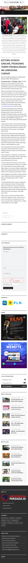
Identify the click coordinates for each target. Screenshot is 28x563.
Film (21, 522)
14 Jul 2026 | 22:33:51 (15, 477)
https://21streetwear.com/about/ (10, 542)
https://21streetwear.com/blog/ (10, 547)
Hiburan (3, 520)
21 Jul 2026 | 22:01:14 (15, 469)
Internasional (15, 520)
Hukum (3, 525)
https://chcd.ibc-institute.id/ (9, 545)
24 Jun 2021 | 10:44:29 (15, 421)
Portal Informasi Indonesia (8, 540)
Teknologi (10, 522)
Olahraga (4, 522)
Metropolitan (5, 518)
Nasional (12, 518)
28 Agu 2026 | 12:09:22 (15, 445)
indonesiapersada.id (7, 508)
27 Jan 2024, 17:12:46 (15, 57)
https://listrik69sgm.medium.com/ (10, 549)
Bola (9, 520)
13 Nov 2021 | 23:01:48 (15, 405)
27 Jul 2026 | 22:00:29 (15, 453)
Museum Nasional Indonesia (9, 538)
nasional (5, 213)
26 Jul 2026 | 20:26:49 (15, 461)
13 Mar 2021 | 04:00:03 (15, 413)
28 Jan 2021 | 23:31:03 (15, 429)
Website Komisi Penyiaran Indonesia (11, 536)
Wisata (16, 522)
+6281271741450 (6, 505)
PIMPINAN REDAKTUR (5, 57)
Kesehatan (18, 518)
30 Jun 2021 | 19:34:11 (15, 397)
